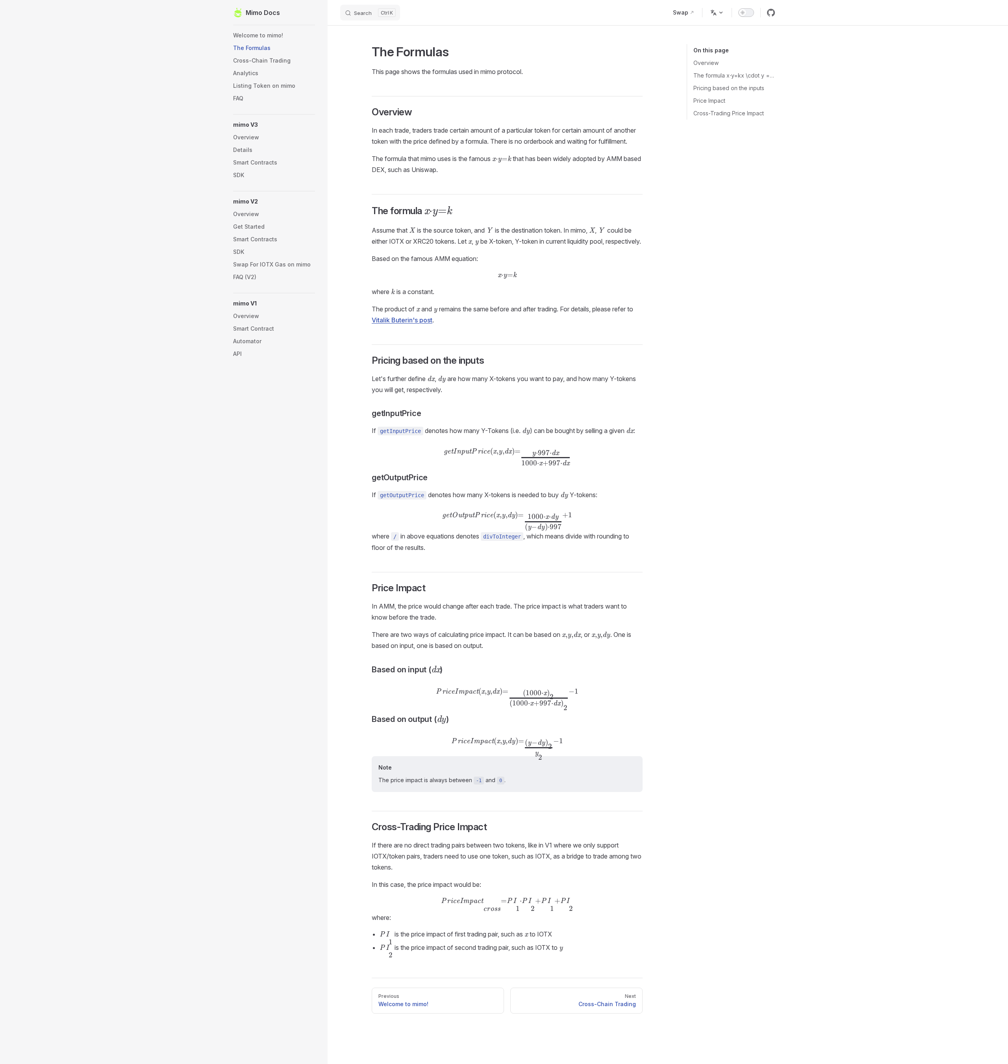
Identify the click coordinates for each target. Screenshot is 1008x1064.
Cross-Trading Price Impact (728, 113)
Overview (706, 62)
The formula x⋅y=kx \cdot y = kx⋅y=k (734, 75)
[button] (274, 124)
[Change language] (717, 12)
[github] (771, 13)
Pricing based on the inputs (728, 88)
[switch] (746, 12)
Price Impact (709, 100)
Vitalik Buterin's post (402, 320)
